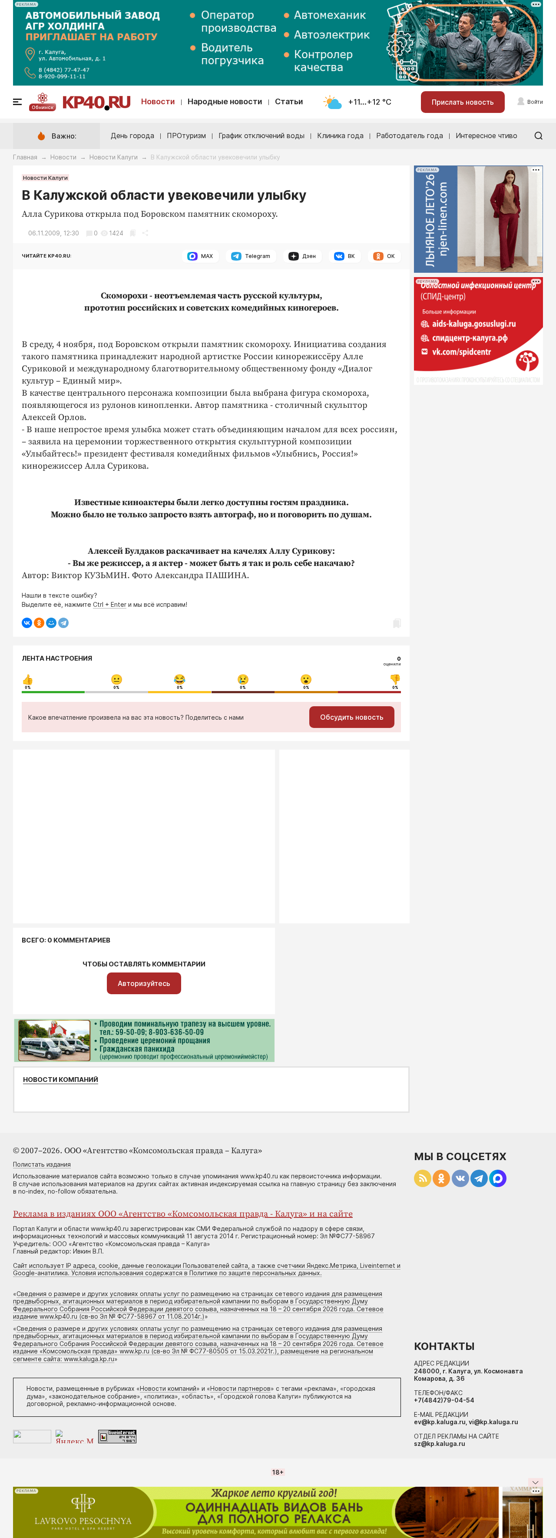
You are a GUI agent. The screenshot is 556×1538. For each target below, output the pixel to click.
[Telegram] (63, 623)
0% (28, 687)
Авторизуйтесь (144, 983)
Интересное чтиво (486, 135)
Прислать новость (463, 102)
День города (132, 135)
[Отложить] (133, 233)
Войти (535, 102)
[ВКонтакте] (27, 623)
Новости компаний (60, 1080)
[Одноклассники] (39, 623)
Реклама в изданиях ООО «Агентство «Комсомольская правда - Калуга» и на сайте (183, 1214)
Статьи (289, 101)
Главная (25, 157)
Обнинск (42, 107)
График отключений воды (261, 135)
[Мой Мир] (51, 623)
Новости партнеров (240, 1388)
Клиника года (340, 135)
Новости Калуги (113, 157)
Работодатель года (409, 135)
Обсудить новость (352, 717)
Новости (158, 101)
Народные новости (225, 101)
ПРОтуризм (186, 135)
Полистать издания (42, 1164)
